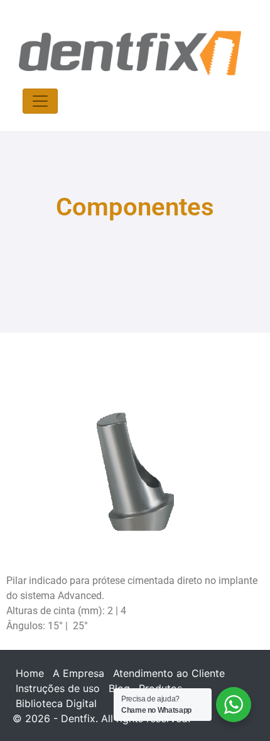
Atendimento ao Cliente (169, 673)
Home (30, 673)
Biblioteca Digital (56, 703)
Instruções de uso (58, 688)
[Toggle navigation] (40, 101)
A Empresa (78, 673)
